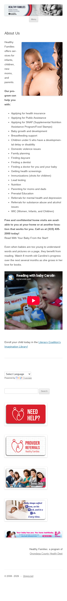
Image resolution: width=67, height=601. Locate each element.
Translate (27, 378)
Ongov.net (28, 576)
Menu (33, 19)
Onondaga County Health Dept (46, 553)
